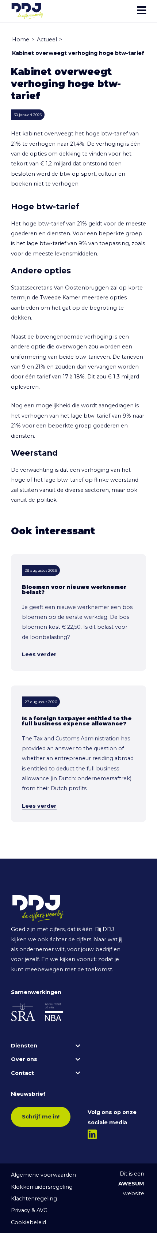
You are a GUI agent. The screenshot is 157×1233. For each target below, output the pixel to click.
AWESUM (131, 1183)
